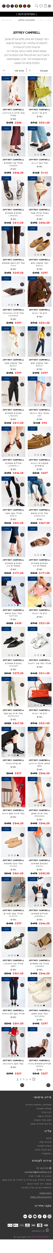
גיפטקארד (47, 1153)
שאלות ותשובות (44, 1108)
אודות (49, 1138)
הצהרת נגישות (45, 1116)
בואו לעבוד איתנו (43, 1150)
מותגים (40, 20)
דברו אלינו (47, 1112)
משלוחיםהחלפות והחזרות (38, 1105)
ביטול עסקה (45, 1193)
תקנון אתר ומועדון (43, 1120)
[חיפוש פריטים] (36, 6)
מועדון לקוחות (45, 1146)
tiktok (40, 1216)
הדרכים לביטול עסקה (41, 1197)
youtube (35, 1216)
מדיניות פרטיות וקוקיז (41, 1124)
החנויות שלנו (45, 1142)
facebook (44, 1216)
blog (25, 1216)
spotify (30, 1216)
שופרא (48, 20)
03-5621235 (43, 1168)
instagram (49, 1216)
